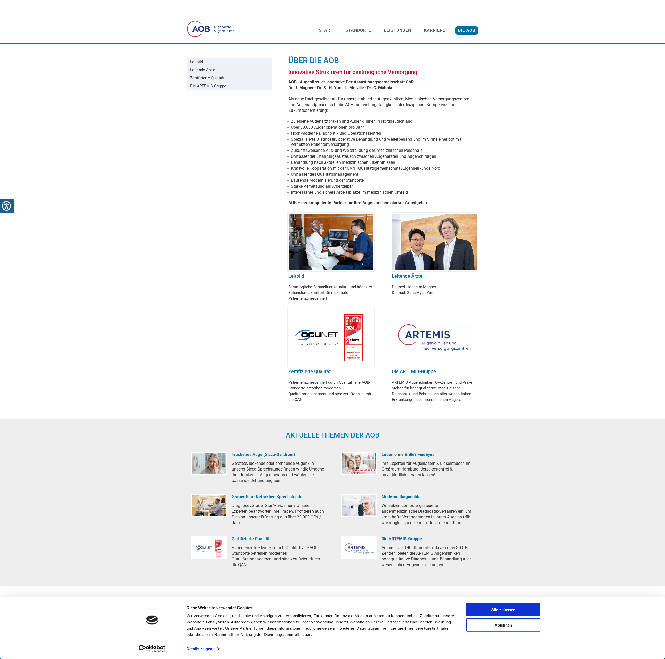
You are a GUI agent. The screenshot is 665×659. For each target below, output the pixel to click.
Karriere (434, 30)
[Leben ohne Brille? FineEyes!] (359, 463)
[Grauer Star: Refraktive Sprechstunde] (209, 506)
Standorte (358, 30)
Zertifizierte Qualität (207, 78)
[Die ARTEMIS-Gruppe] (359, 548)
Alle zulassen (503, 610)
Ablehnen (503, 625)
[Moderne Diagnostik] (359, 506)
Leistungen (397, 30)
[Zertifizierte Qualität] (209, 548)
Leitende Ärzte (202, 70)
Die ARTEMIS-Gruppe (208, 86)
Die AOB (466, 30)
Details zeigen (199, 649)
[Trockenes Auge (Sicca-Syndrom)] (209, 464)
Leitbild (196, 62)
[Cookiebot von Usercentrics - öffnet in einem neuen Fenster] (152, 649)
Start (326, 30)
